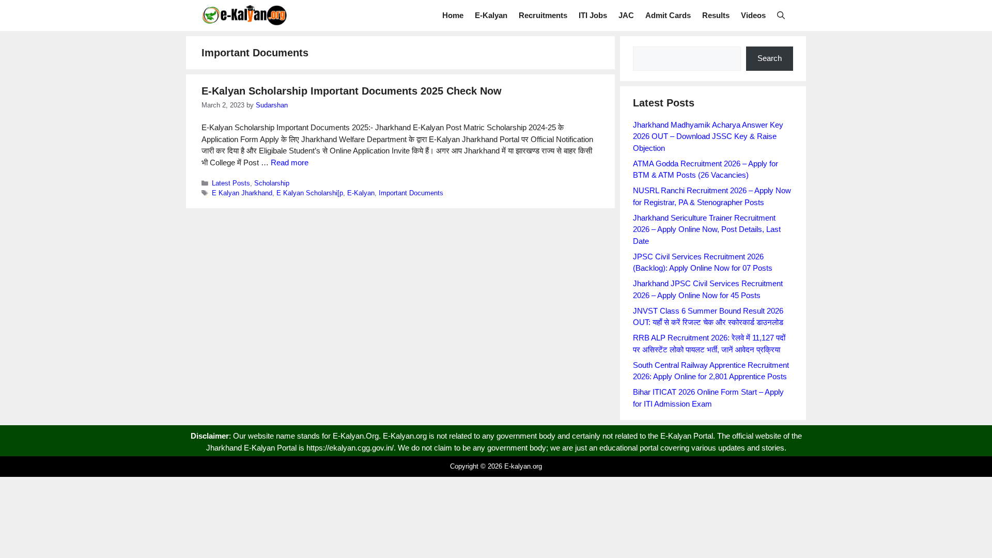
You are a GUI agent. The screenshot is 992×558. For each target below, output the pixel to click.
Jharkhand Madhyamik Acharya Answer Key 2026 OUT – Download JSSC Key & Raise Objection (708, 136)
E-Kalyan (491, 15)
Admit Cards (668, 15)
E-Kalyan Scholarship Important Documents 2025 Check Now (352, 91)
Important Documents (411, 193)
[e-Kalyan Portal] (244, 15)
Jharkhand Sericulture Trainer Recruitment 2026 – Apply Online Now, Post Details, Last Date (707, 229)
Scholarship (271, 183)
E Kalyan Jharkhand (242, 193)
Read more (289, 162)
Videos (753, 15)
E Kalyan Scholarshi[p (309, 193)
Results (716, 15)
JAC (626, 15)
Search (769, 58)
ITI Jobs (593, 15)
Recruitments (543, 15)
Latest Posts (231, 183)
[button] (781, 15)
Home (452, 15)
